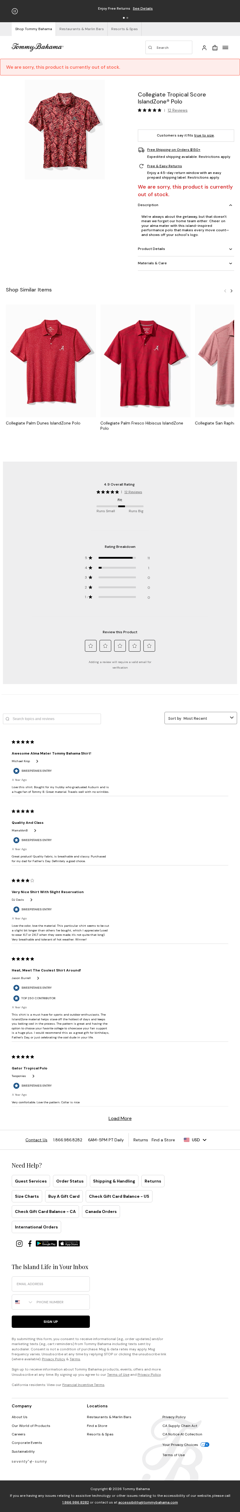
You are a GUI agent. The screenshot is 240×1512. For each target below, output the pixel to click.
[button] (124, 18)
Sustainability (23, 1451)
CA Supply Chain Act (179, 1425)
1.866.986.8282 (75, 1502)
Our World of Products (31, 1425)
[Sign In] (204, 47)
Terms (75, 1359)
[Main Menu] (225, 47)
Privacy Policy (53, 1359)
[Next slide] (231, 290)
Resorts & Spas (100, 1434)
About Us (20, 1417)
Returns (153, 1181)
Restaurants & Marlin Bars (109, 1417)
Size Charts (27, 1196)
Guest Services (31, 1181)
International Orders (36, 1227)
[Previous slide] (225, 290)
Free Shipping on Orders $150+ (173, 150)
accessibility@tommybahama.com (148, 1502)
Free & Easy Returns (164, 166)
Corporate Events (27, 1442)
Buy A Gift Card (64, 1196)
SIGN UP (51, 1321)
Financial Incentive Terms (83, 1384)
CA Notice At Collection (182, 1434)
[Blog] (29, 1461)
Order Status (70, 1181)
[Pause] (15, 11)
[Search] (168, 47)
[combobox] (23, 1302)
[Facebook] (30, 1243)
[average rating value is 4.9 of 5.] (151, 110)
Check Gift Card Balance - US (119, 1196)
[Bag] (215, 47)
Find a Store (97, 1425)
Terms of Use (118, 1374)
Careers (18, 1434)
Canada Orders (101, 1211)
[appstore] (69, 1243)
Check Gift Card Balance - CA (45, 1211)
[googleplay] (47, 1243)
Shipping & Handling (114, 1181)
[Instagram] (20, 1243)
